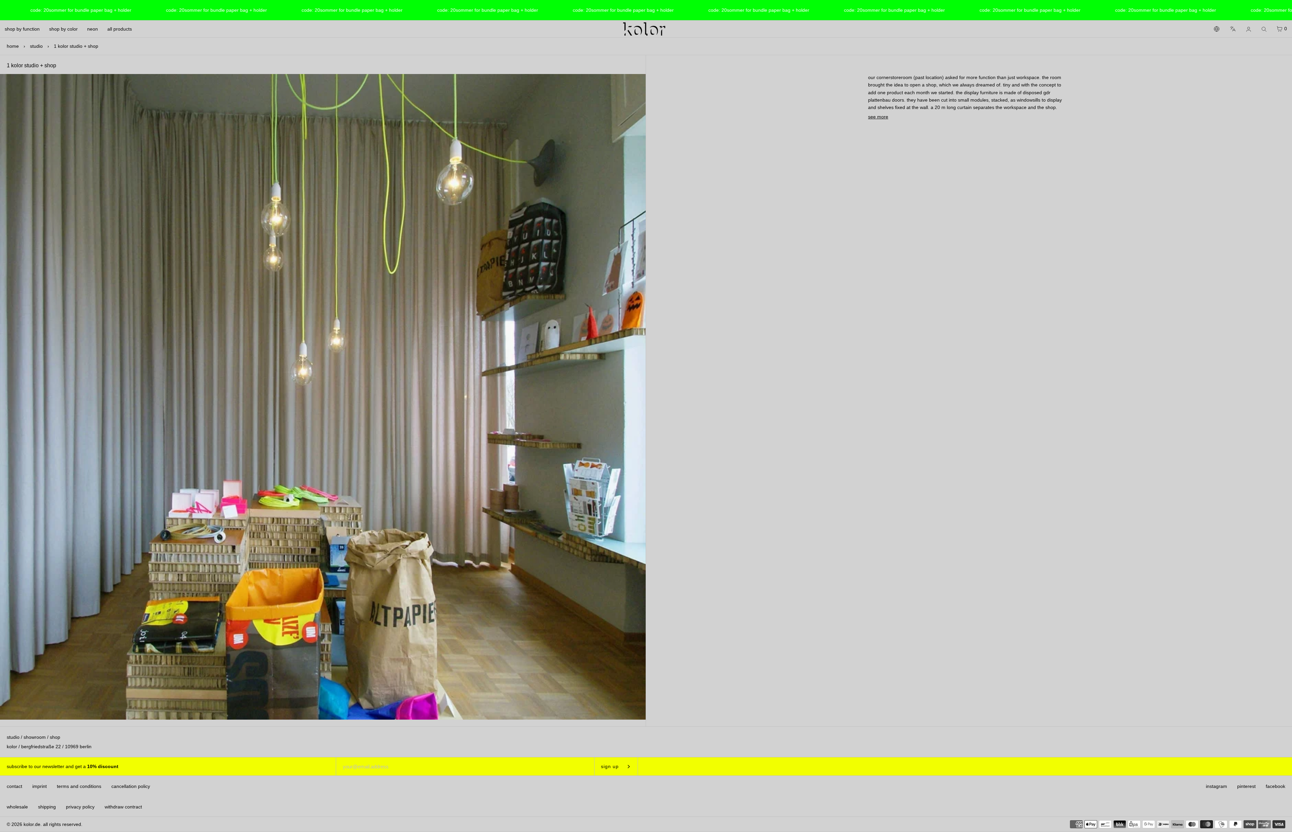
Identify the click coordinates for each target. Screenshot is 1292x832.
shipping (47, 806)
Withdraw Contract (123, 806)
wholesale (17, 806)
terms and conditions (79, 786)
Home (13, 46)
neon (92, 29)
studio (36, 46)
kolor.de (32, 824)
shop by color (63, 29)
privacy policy (80, 806)
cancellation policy (130, 786)
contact (14, 786)
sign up (610, 766)
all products (119, 29)
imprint (39, 786)
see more (878, 116)
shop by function (22, 29)
